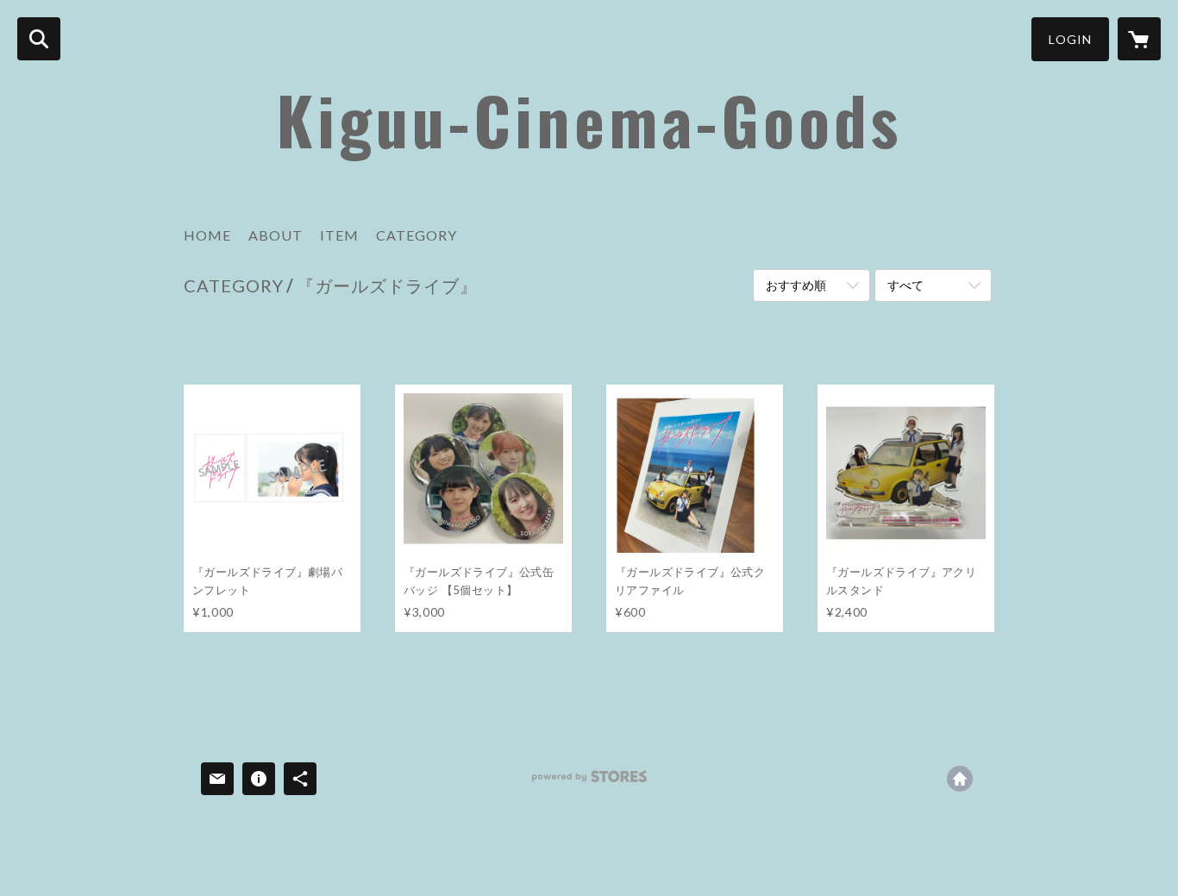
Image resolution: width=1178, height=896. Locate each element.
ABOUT (275, 235)
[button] (1070, 39)
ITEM (339, 235)
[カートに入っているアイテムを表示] (1139, 38)
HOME (207, 235)
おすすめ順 (796, 285)
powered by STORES (589, 782)
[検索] (38, 38)
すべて (905, 285)
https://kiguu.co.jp (960, 779)
